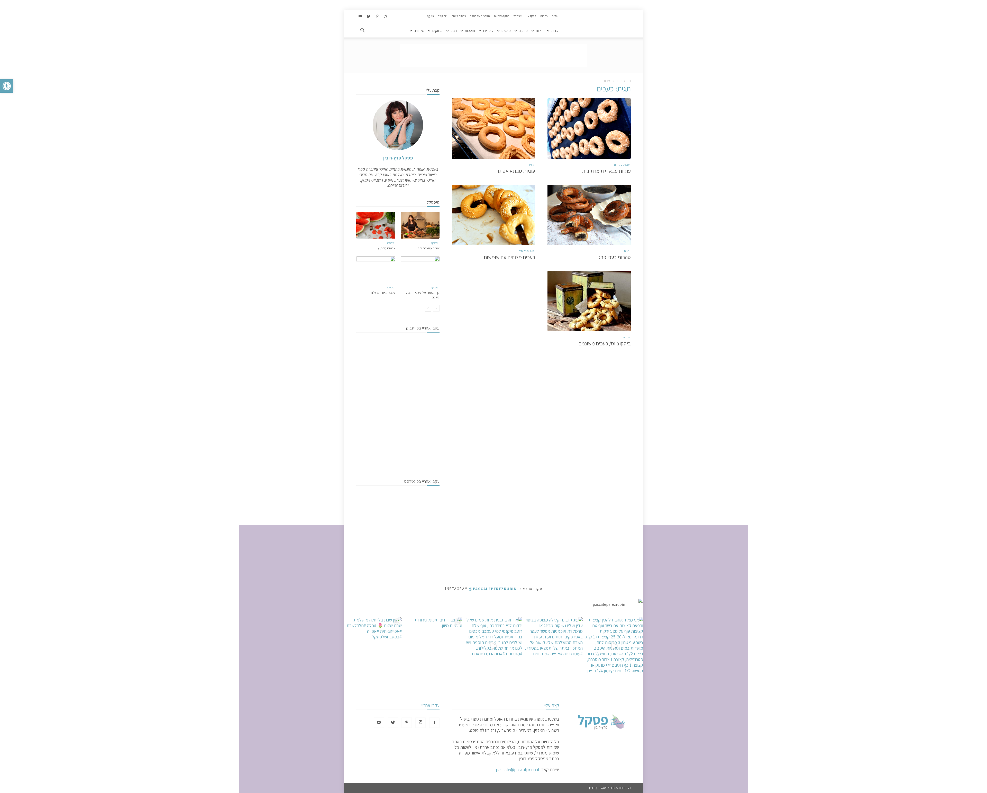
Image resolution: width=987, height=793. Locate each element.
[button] (6, 86)
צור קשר (442, 16)
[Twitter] (368, 16)
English (429, 16)
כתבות (544, 16)
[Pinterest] (377, 16)
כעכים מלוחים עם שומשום (509, 257)
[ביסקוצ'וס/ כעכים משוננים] (589, 301)
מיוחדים (419, 30)
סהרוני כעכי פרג (615, 257)
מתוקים (437, 30)
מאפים (506, 30)
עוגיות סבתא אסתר (516, 170)
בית (629, 81)
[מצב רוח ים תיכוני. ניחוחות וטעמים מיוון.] (433, 646)
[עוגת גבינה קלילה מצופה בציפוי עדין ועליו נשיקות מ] (554, 646)
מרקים (523, 30)
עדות (554, 30)
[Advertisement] (493, 55)
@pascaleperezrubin (493, 588)
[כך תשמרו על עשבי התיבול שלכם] (420, 269)
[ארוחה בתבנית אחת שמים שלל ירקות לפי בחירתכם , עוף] (494, 646)
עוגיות (531, 164)
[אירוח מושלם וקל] (420, 225)
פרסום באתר (459, 16)
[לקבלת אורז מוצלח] (375, 269)
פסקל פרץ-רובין (398, 158)
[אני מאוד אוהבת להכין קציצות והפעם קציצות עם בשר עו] (614, 646)
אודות (555, 16)
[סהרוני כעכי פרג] (589, 215)
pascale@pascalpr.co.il (517, 769)
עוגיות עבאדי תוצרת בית (606, 170)
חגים (454, 30)
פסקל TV (531, 16)
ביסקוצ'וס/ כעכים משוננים (604, 343)
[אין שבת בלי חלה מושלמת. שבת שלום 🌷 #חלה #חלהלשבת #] (373, 646)
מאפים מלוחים (621, 164)
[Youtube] (360, 16)
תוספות (470, 30)
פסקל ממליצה (501, 16)
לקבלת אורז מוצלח (383, 292)
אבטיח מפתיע (386, 248)
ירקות (539, 30)
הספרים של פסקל (480, 16)
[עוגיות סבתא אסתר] (493, 128)
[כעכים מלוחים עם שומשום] (493, 215)
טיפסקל (518, 16)
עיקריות (488, 30)
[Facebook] (394, 16)
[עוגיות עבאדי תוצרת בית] (589, 128)
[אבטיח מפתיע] (375, 225)
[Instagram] (385, 16)
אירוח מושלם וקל (429, 248)
